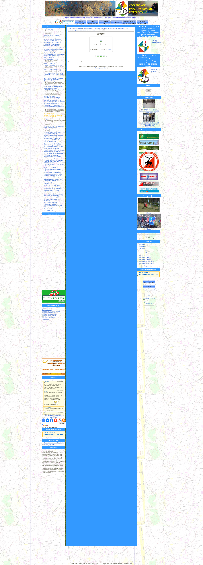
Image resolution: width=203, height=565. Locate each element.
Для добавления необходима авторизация (53, 416)
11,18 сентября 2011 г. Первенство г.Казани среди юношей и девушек (54, 168)
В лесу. (149, 213)
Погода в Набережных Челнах (51, 311)
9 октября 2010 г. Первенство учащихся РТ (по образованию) (53, 100)
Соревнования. (87, 28)
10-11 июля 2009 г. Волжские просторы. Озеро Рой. (52, 39)
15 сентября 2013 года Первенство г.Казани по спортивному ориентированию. (53, 204)
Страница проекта (153, 70)
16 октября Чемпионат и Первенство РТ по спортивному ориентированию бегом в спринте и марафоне (54, 106)
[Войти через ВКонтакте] (47, 420)
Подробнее (45, 319)
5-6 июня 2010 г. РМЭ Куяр (52, 70)
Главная (70, 28)
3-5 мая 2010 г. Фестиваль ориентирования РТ (52, 58)
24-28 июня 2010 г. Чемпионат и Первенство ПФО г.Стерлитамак (53, 74)
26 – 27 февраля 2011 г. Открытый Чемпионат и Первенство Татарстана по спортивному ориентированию (54, 156)
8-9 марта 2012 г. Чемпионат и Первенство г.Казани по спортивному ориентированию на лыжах (54, 181)
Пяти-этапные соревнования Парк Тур (54, 433)
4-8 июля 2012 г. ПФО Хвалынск (53, 190)
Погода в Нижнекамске (49, 312)
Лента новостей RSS (149, 290)
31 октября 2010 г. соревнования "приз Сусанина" (54, 127)
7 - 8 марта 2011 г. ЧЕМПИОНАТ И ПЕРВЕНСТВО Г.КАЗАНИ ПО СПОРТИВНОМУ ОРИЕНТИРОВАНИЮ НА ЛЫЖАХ (149, 125)
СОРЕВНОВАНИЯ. (48, 444)
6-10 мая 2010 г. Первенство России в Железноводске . (52, 64)
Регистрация (99, 68)
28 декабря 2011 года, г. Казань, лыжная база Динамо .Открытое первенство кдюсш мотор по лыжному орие (53, 175)
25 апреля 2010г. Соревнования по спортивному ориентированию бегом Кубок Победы (54, 54)
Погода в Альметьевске (49, 315)
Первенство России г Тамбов (53, 443)
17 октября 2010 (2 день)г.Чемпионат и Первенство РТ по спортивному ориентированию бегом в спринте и (54, 116)
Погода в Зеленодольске (49, 314)
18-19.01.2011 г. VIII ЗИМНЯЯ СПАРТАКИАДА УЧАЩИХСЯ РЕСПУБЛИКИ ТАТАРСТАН (52, 145)
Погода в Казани (47, 310)
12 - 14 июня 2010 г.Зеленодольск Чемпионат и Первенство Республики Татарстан (54, 79)
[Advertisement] (53, 253)
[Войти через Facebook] (51, 420)
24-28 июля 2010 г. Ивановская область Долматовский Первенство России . (53, 88)
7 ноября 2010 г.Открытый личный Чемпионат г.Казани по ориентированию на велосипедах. (54, 134)
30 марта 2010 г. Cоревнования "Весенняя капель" (53, 49)
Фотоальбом (78, 28)
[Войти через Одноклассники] (64, 420)
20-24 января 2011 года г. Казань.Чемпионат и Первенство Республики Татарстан (54, 150)
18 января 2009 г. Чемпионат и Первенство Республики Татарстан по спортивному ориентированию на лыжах (53, 45)
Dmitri (110, 49)
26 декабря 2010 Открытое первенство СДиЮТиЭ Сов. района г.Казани (52, 140)
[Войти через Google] (60, 420)
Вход (105, 68)
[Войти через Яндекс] (55, 420)
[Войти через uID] (43, 420)
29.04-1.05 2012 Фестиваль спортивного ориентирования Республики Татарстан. (53, 187)
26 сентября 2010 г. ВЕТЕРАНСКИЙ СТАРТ (51, 97)
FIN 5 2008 (47, 29)
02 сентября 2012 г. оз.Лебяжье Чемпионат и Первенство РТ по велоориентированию (53, 195)
